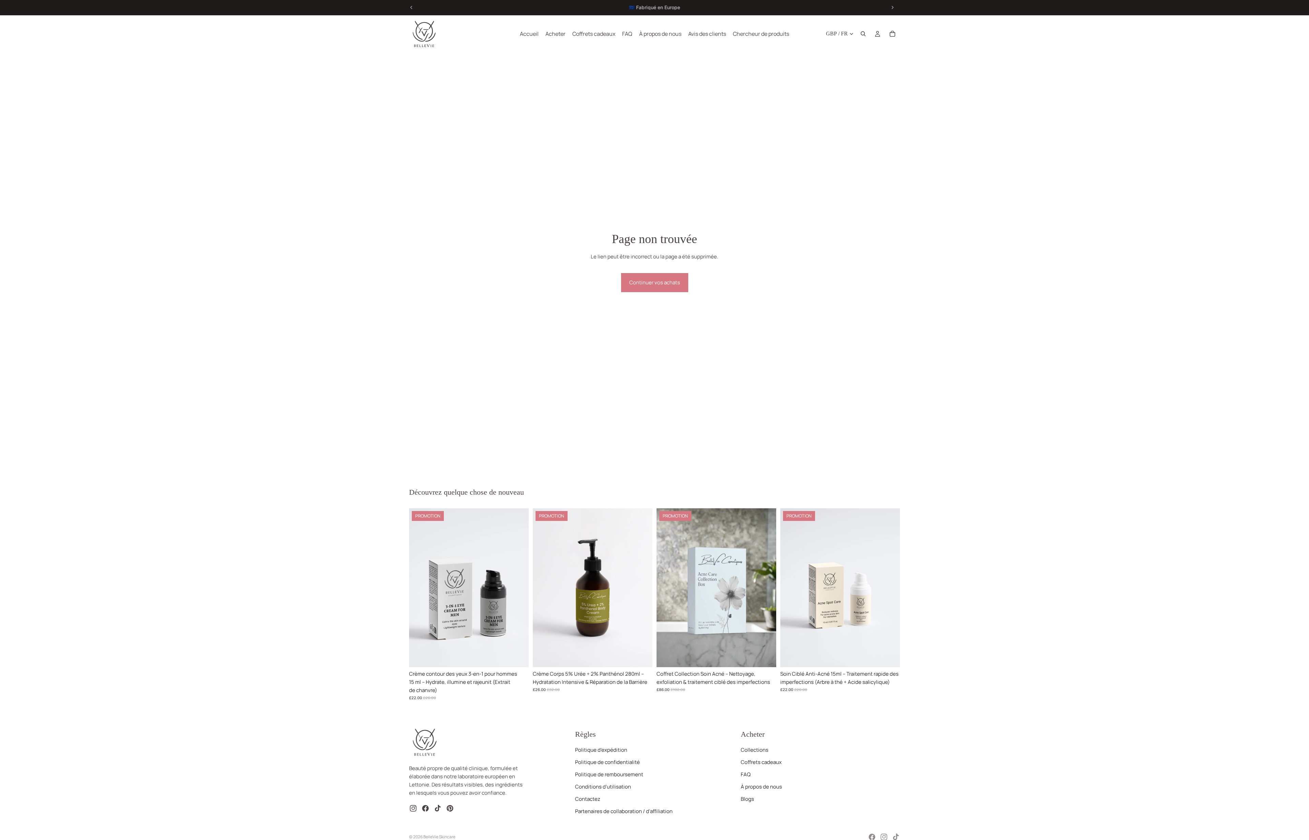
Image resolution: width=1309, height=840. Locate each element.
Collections (754, 750)
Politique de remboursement (609, 774)
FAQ (746, 774)
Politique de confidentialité (607, 762)
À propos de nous (761, 787)
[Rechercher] (863, 33)
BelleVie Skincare (439, 837)
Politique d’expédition (601, 750)
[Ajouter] (518, 656)
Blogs (747, 799)
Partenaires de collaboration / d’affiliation (624, 811)
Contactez (587, 799)
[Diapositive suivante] (892, 7)
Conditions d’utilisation (603, 787)
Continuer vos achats (654, 282)
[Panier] (892, 33)
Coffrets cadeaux (761, 762)
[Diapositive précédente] (411, 7)
